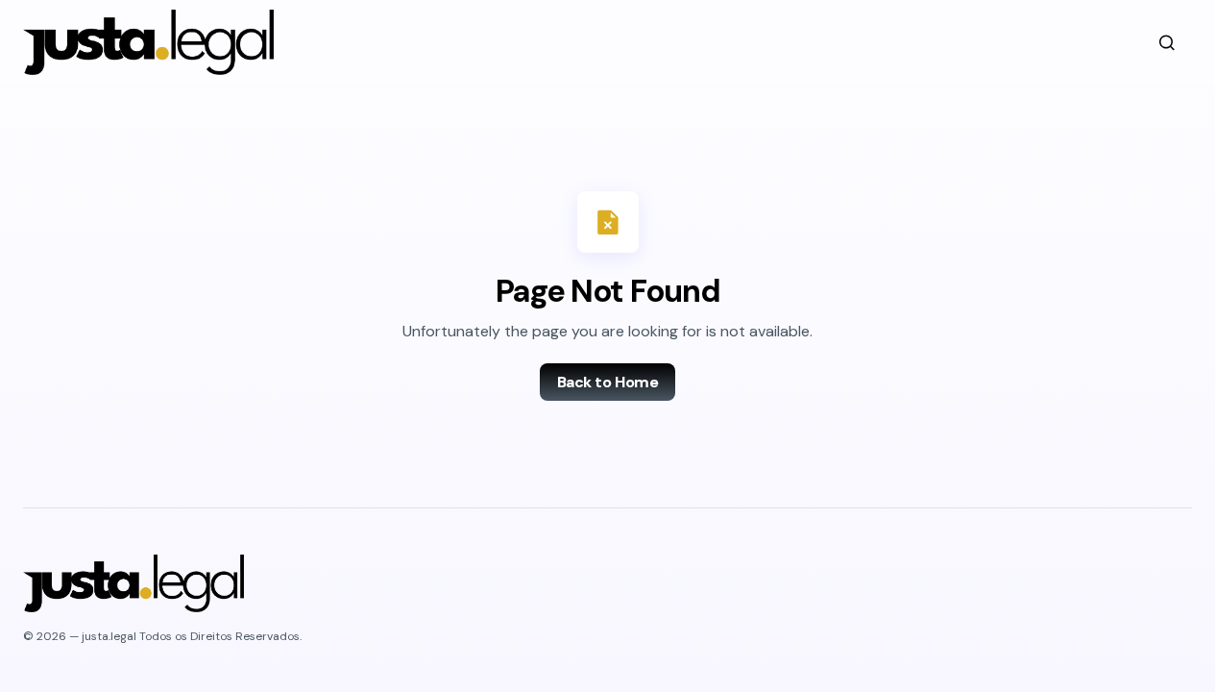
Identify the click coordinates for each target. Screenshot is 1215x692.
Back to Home (607, 382)
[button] (1167, 42)
